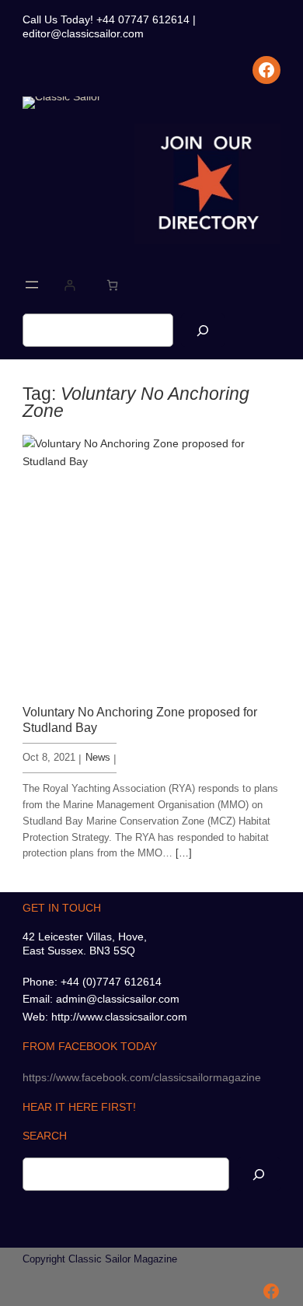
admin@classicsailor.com (117, 999)
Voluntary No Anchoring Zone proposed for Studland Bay (140, 719)
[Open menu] (32, 284)
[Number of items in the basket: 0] (112, 285)
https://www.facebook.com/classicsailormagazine (142, 1077)
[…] (184, 853)
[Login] (69, 285)
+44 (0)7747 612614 (111, 981)
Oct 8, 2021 (49, 757)
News (97, 757)
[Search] (203, 330)
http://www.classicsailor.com (119, 1016)
